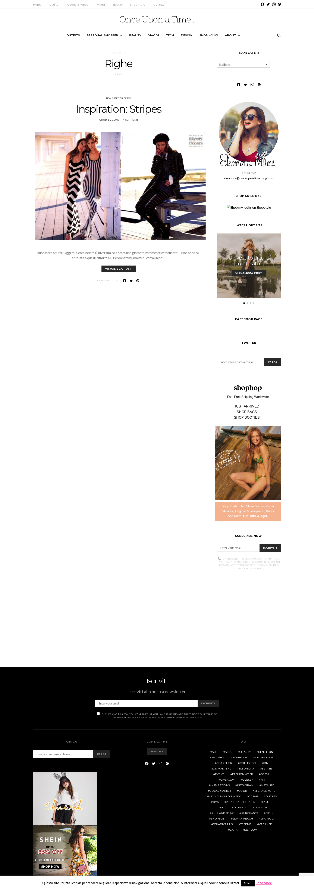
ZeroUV (251, 829)
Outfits (53, 4)
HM (262, 779)
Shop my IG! (138, 4)
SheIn (269, 813)
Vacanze (265, 824)
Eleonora (246, 768)
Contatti (158, 4)
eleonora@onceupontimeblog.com (249, 178)
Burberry (240, 757)
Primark (261, 807)
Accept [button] (248, 883)
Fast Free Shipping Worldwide (248, 397)
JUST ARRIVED (246, 406)
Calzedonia (264, 757)
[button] (244, 303)
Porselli (240, 807)
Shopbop (218, 818)
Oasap (253, 796)
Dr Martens (222, 768)
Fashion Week (242, 774)
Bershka (218, 757)
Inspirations (220, 785)
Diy (266, 763)
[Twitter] (268, 4)
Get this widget (255, 516)
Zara (234, 829)
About (230, 35)
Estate (267, 768)
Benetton (265, 751)
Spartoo (267, 818)
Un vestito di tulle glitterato (248, 261)
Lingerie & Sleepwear (249, 511)
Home (37, 4)
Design (186, 35)
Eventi (219, 774)
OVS (216, 801)
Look (243, 790)
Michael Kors (264, 790)
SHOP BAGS (247, 412)
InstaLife (267, 785)
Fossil (265, 774)
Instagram (245, 785)
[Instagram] (274, 4)
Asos (228, 751)
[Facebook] (262, 4)
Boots (270, 511)
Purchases (249, 813)
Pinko (221, 807)
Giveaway (227, 779)
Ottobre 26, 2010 (109, 119)
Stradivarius (223, 824)
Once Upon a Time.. (156, 19)
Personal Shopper (77, 4)
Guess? (247, 779)
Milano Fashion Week (224, 796)
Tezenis (245, 824)
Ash (214, 751)
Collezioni (248, 763)
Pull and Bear (222, 813)
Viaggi (101, 4)
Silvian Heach (243, 818)
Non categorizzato (118, 98)
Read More (264, 883)
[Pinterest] (279, 4)
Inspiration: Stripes (118, 109)
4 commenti (130, 119)
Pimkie (267, 801)
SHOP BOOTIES (247, 417)
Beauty (118, 4)
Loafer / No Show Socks (247, 506)
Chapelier (224, 763)
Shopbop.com (248, 388)
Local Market (220, 790)
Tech (170, 35)
